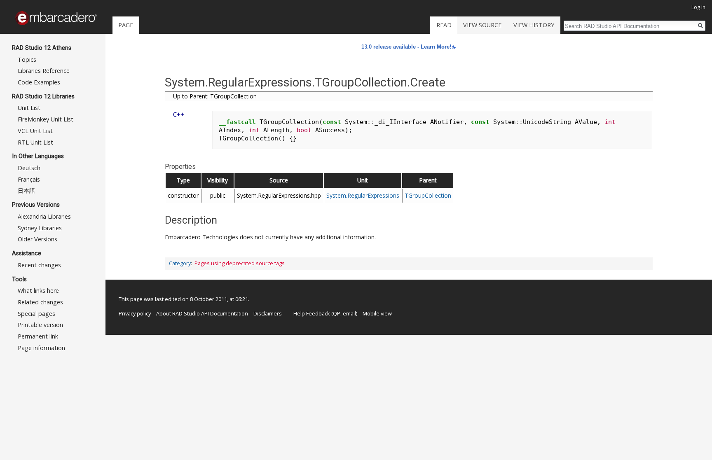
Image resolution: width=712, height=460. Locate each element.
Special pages (36, 314)
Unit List (29, 108)
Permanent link (38, 336)
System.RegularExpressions (362, 195)
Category (180, 263)
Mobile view (377, 313)
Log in (698, 7)
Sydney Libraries (40, 228)
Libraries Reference (44, 71)
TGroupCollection (428, 195)
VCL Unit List (35, 131)
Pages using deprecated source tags (239, 263)
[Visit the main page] (56, 18)
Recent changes (39, 265)
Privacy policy (135, 313)
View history (533, 25)
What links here (38, 290)
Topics (27, 59)
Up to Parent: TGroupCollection (215, 96)
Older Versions (37, 239)
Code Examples (39, 82)
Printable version (40, 325)
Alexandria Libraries (44, 216)
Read (444, 25)
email (349, 313)
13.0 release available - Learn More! (406, 47)
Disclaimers (267, 313)
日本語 (26, 190)
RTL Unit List (35, 142)
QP (336, 313)
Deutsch (29, 168)
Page (125, 25)
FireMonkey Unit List (45, 119)
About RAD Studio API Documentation (202, 313)
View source (482, 25)
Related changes (40, 302)
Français (29, 179)
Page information (41, 348)
